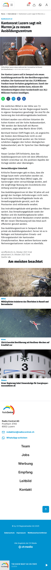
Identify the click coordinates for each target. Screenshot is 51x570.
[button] (40, 5)
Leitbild (26, 481)
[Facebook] (19, 99)
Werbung (25, 464)
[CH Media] (25, 546)
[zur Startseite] (6, 4)
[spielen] (46, 565)
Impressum (21, 533)
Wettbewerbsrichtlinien (37, 533)
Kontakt (25, 490)
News (3, 14)
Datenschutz (9, 533)
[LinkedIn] (24, 99)
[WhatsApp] (3, 99)
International (12, 14)
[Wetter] (34, 5)
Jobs (25, 455)
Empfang (25, 472)
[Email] (13, 99)
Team (25, 446)
